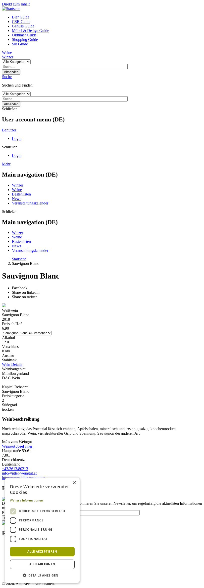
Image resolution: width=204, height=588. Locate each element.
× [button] (74, 483)
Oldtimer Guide (24, 35)
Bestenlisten (21, 194)
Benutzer (9, 130)
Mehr (6, 164)
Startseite (19, 259)
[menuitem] (107, 17)
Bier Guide (20, 17)
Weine (7, 52)
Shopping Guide (25, 39)
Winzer (7, 57)
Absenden (11, 72)
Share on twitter (24, 297)
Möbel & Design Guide (30, 30)
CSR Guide (21, 21)
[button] (42, 575)
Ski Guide (20, 44)
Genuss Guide (23, 26)
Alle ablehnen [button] (42, 564)
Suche (7, 77)
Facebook (19, 288)
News (16, 198)
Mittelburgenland (15, 373)
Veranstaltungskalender (30, 203)
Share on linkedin (26, 292)
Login (16, 138)
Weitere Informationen (26, 500)
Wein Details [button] (12, 364)
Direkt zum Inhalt (16, 4)
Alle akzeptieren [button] (42, 551)
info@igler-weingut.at (19, 473)
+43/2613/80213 (15, 469)
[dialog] (42, 530)
